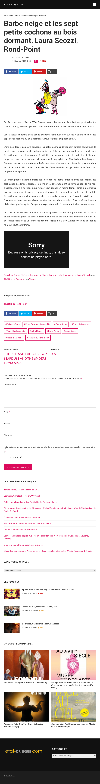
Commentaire (11, 384)
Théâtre (42, 15)
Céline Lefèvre (13, 324)
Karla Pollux (53, 331)
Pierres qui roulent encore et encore (20, 530)
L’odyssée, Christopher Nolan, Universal (22, 496)
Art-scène (8, 15)
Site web (8, 435)
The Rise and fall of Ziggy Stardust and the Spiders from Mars (25, 359)
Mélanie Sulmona (15, 338)
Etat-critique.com (13, 4)
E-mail (7, 424)
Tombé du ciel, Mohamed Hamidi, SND (21, 490)
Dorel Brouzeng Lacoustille (37, 324)
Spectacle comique (29, 15)
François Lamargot (81, 324)
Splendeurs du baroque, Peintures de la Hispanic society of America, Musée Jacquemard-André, (48, 551)
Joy (54, 354)
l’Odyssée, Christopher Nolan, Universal (22, 517)
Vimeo (32, 279)
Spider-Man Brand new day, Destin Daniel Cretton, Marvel (30, 502)
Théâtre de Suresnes (15, 279)
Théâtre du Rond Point (15, 304)
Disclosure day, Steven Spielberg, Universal (23, 545)
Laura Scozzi (70, 331)
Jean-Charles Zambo (16, 331)
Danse (17, 15)
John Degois (36, 331)
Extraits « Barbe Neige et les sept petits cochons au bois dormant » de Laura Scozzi (47, 275)
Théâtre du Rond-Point (38, 338)
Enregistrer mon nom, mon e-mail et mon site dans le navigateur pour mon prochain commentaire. (50, 447)
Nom (7, 412)
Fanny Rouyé (61, 324)
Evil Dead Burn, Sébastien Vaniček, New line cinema (27, 523)
